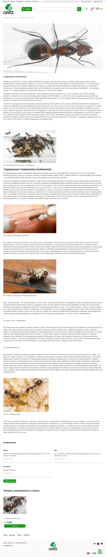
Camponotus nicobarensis (12, 518)
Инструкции (20, 1)
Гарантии (28, 1)
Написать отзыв (10, 481)
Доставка (6, 1)
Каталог (28, 9)
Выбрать (14, 526)
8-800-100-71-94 (98, 1)
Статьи (13, 17)
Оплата (12, 1)
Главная (5, 17)
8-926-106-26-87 (86, 1)
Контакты (35, 1)
